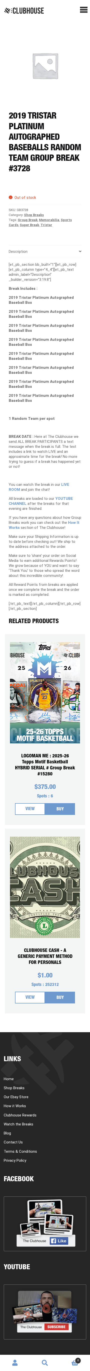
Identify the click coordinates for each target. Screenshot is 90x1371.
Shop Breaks (34, 215)
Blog (7, 1133)
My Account (15, 1363)
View (30, 809)
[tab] (45, 251)
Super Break (29, 225)
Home (9, 1079)
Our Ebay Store (16, 1097)
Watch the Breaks (18, 1124)
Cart (69, 1358)
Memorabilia (49, 220)
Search (45, 1363)
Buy (60, 809)
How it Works (15, 1106)
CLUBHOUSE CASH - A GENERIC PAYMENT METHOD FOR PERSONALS (45, 956)
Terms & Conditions (20, 1151)
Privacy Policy (15, 1160)
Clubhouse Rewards (20, 1115)
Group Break (28, 220)
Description (18, 251)
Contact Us (13, 1142)
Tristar (46, 225)
